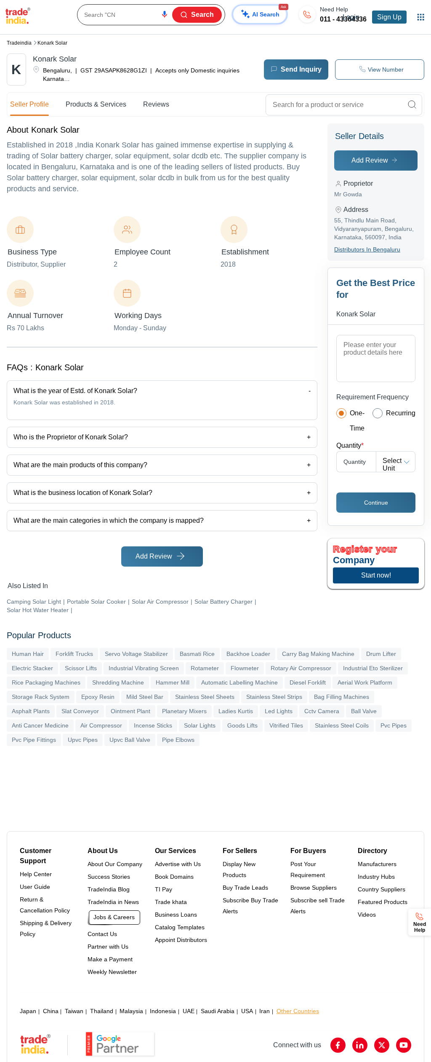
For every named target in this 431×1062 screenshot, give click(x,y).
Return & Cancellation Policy (45, 905)
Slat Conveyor (80, 711)
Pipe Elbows (178, 739)
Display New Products (239, 869)
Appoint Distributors (181, 939)
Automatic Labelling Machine (239, 682)
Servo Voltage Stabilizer (136, 653)
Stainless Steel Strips (274, 696)
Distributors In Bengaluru (367, 249)
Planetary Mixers (184, 711)
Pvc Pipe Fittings (34, 739)
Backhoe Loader (248, 653)
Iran (264, 1011)
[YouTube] (404, 1045)
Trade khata (171, 902)
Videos (367, 914)
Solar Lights (200, 725)
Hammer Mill (172, 682)
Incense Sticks (153, 725)
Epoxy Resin (97, 696)
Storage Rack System (40, 696)
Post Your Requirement (307, 869)
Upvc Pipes (83, 739)
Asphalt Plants (31, 711)
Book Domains (174, 876)
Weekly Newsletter (112, 971)
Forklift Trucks (74, 653)
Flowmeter (245, 668)
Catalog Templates (180, 927)
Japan (28, 1011)
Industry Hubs (376, 876)
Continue (376, 502)
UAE (188, 1011)
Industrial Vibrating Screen (144, 668)
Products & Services (96, 104)
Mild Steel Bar (144, 696)
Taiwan (74, 1011)
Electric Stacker (32, 668)
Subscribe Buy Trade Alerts (250, 906)
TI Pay (163, 889)
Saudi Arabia (217, 1011)
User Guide (35, 886)
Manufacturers (377, 864)
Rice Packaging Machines (46, 682)
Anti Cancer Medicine (40, 725)
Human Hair (28, 653)
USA (247, 1011)
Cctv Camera (321, 711)
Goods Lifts (242, 725)
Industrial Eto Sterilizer (373, 668)
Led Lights (279, 711)
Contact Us (102, 934)
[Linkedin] (360, 1045)
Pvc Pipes (393, 725)
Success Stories (109, 876)
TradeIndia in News (113, 902)
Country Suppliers (381, 889)
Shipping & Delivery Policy (46, 928)
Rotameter (205, 668)
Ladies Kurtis (235, 711)
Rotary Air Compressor (301, 668)
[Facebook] (338, 1045)
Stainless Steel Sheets (204, 696)
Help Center (36, 874)
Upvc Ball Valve (129, 739)
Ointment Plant (130, 711)
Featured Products (382, 902)
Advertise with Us (178, 864)
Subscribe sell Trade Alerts (317, 906)
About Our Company (115, 864)
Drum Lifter (381, 653)
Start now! (376, 575)
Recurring (400, 413)
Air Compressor (101, 725)
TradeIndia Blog (109, 889)
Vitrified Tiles (286, 725)
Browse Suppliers (313, 887)
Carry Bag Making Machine (318, 653)
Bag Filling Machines (341, 696)
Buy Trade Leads (245, 887)
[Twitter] (382, 1045)
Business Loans (176, 914)
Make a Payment (110, 959)
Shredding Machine (118, 682)
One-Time (357, 420)
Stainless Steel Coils (342, 725)
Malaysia (131, 1011)
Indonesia (163, 1011)
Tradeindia (19, 43)
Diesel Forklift (308, 682)
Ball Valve (364, 711)
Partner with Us (108, 946)
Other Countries (298, 1011)
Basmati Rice (197, 653)
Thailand (101, 1011)
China (51, 1011)
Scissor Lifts (81, 668)
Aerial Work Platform (365, 682)
